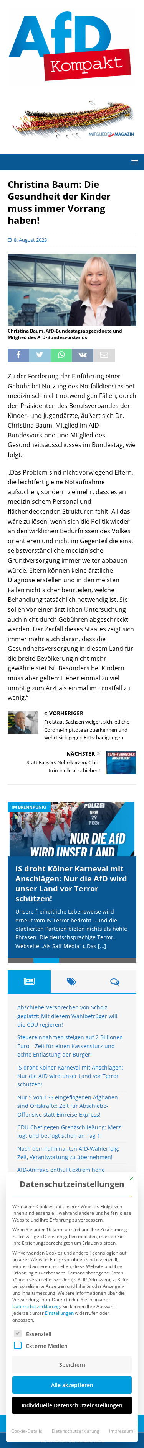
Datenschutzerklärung (36, 1306)
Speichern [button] (72, 1364)
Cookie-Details (26, 1431)
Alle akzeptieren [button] (72, 1385)
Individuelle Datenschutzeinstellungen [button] (72, 1405)
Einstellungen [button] (59, 1313)
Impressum (121, 1431)
